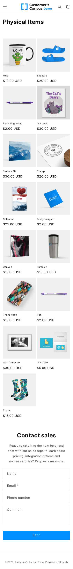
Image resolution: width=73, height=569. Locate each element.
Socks (6, 410)
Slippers (42, 75)
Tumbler (42, 266)
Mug (5, 75)
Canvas (7, 266)
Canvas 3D (9, 171)
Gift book (42, 123)
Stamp (41, 171)
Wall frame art (11, 362)
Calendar (8, 219)
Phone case (10, 314)
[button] (5, 6)
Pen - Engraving (12, 123)
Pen (39, 314)
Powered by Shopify (57, 562)
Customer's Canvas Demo (29, 562)
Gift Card (42, 362)
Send (36, 535)
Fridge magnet (46, 219)
